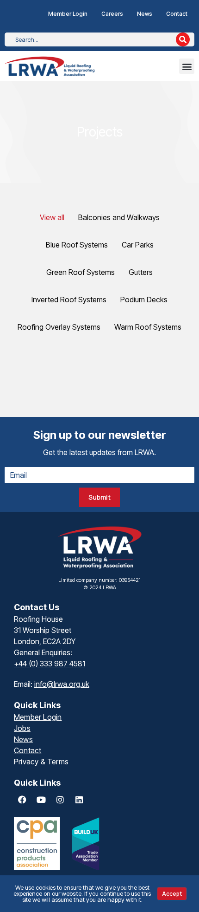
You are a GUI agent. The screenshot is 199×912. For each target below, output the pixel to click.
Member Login (67, 13)
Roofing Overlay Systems (59, 327)
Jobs (22, 728)
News (144, 13)
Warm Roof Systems (147, 327)
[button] (186, 66)
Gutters (141, 272)
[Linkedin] (79, 799)
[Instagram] (60, 799)
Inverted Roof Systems (68, 299)
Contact (176, 13)
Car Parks (138, 244)
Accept (172, 894)
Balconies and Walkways (119, 217)
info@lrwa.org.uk (61, 684)
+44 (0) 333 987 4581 (49, 663)
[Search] (183, 39)
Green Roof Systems (80, 272)
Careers (112, 13)
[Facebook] (22, 799)
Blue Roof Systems (77, 244)
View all (52, 217)
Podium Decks (144, 299)
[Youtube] (41, 799)
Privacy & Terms (41, 761)
